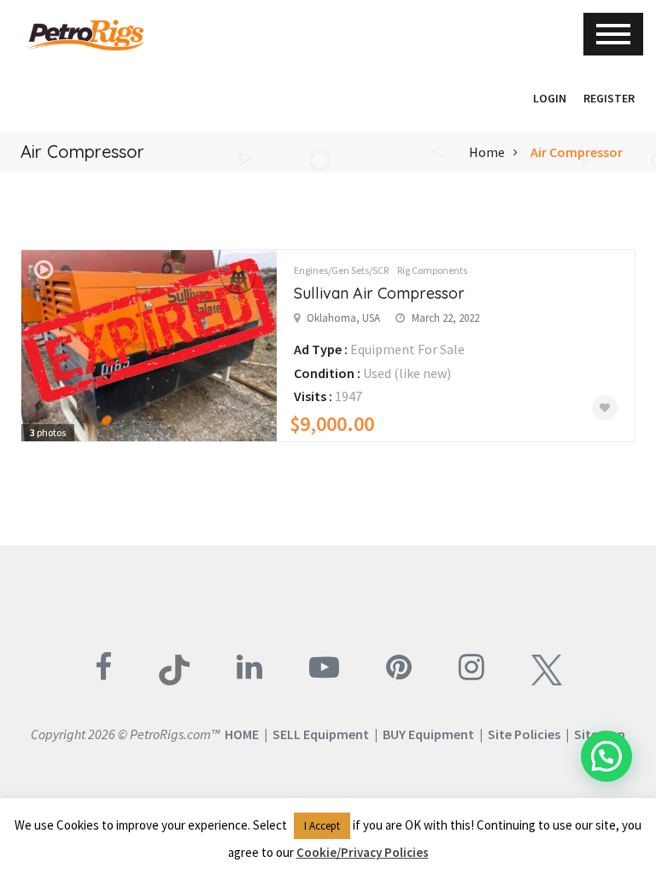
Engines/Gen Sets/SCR (341, 270)
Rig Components (432, 270)
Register (609, 98)
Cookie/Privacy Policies (362, 852)
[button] (515, 98)
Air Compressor (576, 151)
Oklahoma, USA (343, 318)
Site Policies (524, 734)
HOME (242, 734)
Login (549, 98)
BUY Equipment (428, 734)
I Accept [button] (322, 826)
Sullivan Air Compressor (379, 293)
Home (487, 151)
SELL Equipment (320, 734)
